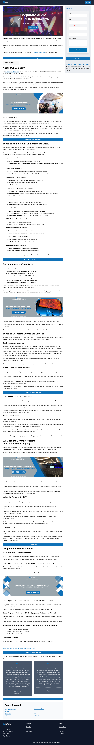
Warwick (17, 648)
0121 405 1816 (6, 737)
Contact (88, 2)
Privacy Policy (62, 726)
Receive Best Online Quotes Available (33, 259)
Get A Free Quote (33, 699)
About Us (28, 726)
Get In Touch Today (33, 58)
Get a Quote (32, 27)
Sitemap (61, 733)
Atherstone (36, 715)
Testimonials (29, 731)
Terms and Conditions (64, 729)
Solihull (33, 648)
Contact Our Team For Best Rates (33, 139)
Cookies (61, 731)
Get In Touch (78, 58)
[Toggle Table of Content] (16, 63)
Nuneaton (36, 711)
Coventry (28, 648)
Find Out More (33, 544)
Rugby (35, 713)
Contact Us (29, 729)
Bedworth (7, 716)
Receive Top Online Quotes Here (33, 392)
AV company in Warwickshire (12, 71)
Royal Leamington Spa (8, 648)
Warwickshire (22, 648)
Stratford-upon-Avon (39, 708)
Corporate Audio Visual (39, 52)
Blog (27, 733)
